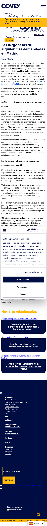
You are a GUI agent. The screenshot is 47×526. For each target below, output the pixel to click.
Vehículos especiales (12, 407)
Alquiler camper (10, 404)
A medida (39, 32)
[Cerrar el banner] (43, 230)
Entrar (7, 442)
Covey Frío (34, 30)
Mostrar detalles (32, 272)
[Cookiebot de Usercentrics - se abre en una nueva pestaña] (28, 230)
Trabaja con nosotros (12, 434)
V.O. (6, 413)
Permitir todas (23, 279)
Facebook (8, 449)
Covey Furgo (19, 30)
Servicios (9, 27)
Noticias (8, 438)
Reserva (9, 40)
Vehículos (27, 37)
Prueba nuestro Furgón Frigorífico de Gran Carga (23, 345)
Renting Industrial (19, 16)
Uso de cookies (32, 520)
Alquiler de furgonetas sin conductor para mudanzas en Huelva (23, 366)
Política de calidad (7, 520)
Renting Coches (10, 411)
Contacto (9, 431)
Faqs (6, 416)
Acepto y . (22, 485)
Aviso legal (20, 520)
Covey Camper (13, 37)
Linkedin (8, 454)
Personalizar (22, 287)
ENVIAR (9, 480)
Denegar (23, 294)
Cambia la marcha (12, 427)
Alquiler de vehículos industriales (16, 400)
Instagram (8, 451)
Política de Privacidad (19, 485)
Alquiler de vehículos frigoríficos (16, 402)
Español (36, 523)
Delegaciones (11, 424)
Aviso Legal (37, 485)
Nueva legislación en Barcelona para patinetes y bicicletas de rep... (23, 327)
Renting (8, 13)
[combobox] (35, 523)
